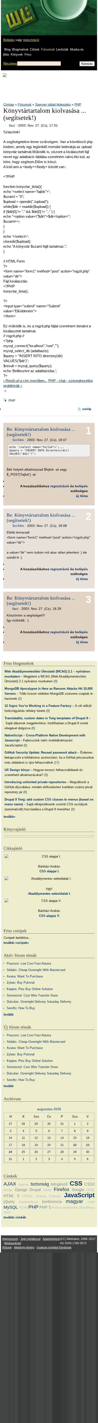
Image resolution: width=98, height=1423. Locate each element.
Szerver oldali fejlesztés (53, 104)
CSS (76, 1183)
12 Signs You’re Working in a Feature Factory (38, 706)
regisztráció (31, 40)
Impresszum (10, 1239)
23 (87, 1144)
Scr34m (18, 440)
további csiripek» (16, 943)
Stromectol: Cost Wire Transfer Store (32, 995)
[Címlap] (19, 13)
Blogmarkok (20, 49)
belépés (81, 486)
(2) (20, 698)
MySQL (11, 1207)
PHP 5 (45, 1207)
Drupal (35, 1190)
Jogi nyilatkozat (30, 1239)
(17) (56, 762)
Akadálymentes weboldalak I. (49, 893)
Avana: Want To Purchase (25, 976)
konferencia (52, 1202)
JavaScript (79, 1195)
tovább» (9, 816)
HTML (90, 1190)
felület (47, 1190)
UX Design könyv (17, 770)
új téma (82, 496)
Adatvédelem (51, 1239)
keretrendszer (28, 1202)
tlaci (12, 125)
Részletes (10, 63)
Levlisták (62, 49)
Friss (27, 54)
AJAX (10, 1184)
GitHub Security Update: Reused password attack (41, 752)
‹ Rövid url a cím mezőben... (25, 381)
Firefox (61, 1189)
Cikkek (34, 49)
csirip (86, 409)
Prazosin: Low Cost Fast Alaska (29, 963)
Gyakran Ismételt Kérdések (54, 1247)
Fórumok (48, 49)
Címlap (8, 104)
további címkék (15, 1217)
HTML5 (27, 1196)
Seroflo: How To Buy (21, 1008)
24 (10, 1151)
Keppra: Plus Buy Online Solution (30, 989)
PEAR (23, 1207)
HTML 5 (11, 1196)
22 (75, 1144)
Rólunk (7, 1247)
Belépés (9, 40)
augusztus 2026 (49, 1109)
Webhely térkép (24, 1247)
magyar (74, 1201)
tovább (9, 1014)
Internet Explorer (48, 1196)
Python (57, 1207)
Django (21, 1190)
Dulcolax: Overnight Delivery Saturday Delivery (39, 1001)
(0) (55, 681)
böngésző (59, 1184)
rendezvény (70, 1207)
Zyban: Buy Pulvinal (20, 982)
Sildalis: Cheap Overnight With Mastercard (36, 970)
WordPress (87, 1207)
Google (78, 1190)
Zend (7, 1212)
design (8, 1190)
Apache (23, 1184)
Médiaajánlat (12, 1243)
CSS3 (89, 1184)
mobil (91, 1202)
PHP (77, 104)
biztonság (40, 1184)
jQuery (9, 1202)
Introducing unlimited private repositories (35, 782)
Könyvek (17, 54)
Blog (7, 49)
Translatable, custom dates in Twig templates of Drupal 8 (46, 718)
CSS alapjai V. (49, 916)
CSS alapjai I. (49, 871)
